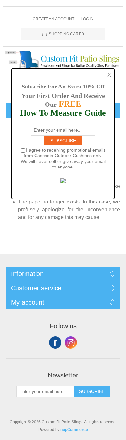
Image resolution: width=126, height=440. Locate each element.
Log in (87, 19)
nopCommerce (74, 429)
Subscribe (92, 391)
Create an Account (53, 19)
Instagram (71, 342)
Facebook (55, 342)
